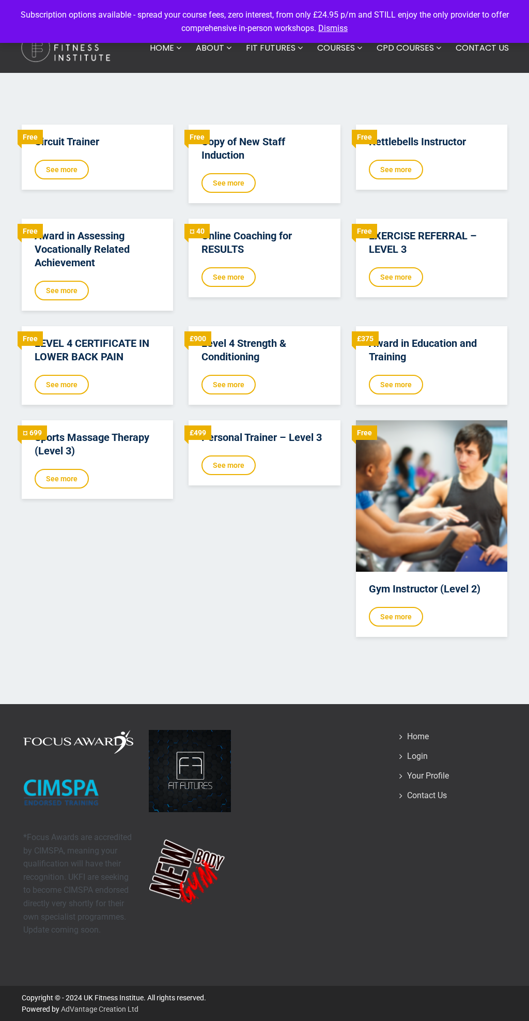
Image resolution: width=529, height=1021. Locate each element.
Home (418, 736)
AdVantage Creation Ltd (99, 1009)
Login (417, 756)
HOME (163, 48)
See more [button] (61, 169)
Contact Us (427, 795)
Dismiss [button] (333, 28)
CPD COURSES (406, 48)
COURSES (337, 48)
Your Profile (428, 776)
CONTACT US (482, 48)
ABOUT (211, 48)
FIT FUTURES (272, 48)
